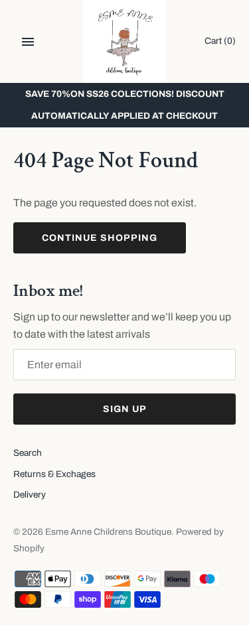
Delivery (29, 495)
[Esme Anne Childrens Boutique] (124, 41)
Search (27, 453)
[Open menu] (27, 41)
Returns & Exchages (54, 474)
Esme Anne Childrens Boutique (108, 532)
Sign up (125, 409)
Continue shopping (99, 238)
